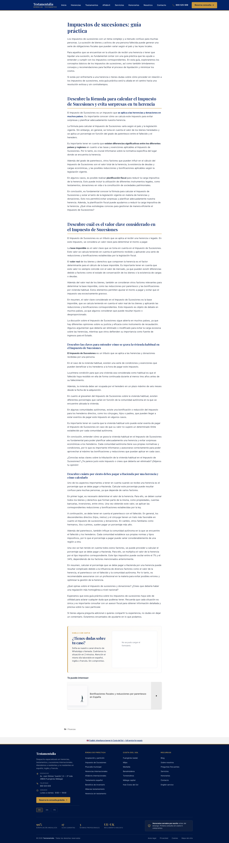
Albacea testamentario (95, 789)
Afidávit (106, 5)
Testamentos (91, 5)
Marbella (126, 767)
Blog (162, 758)
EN (47, 810)
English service (167, 785)
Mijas (125, 762)
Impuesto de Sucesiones (95, 762)
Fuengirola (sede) (130, 758)
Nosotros (148, 5)
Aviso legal (152, 838)
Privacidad (164, 838)
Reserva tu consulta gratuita (52, 800)
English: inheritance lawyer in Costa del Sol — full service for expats (115, 741)
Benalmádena (129, 771)
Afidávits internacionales (95, 776)
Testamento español (94, 780)
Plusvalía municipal (93, 767)
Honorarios (133, 5)
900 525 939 (45, 786)
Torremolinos (128, 776)
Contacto (161, 5)
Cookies (175, 838)
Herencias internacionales (96, 771)
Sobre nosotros (167, 762)
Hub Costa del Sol (130, 785)
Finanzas (72, 729)
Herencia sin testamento (95, 793)
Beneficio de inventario (95, 785)
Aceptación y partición (94, 758)
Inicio (63, 5)
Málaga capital (129, 780)
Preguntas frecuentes (170, 767)
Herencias (76, 5)
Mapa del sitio (187, 838)
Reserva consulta (204, 5)
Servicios (119, 5)
